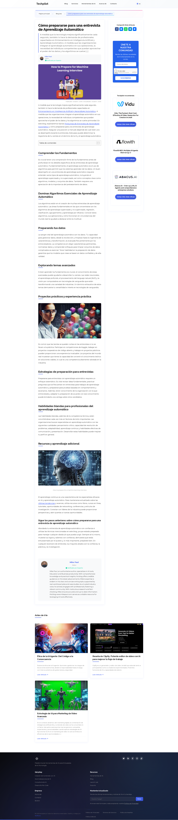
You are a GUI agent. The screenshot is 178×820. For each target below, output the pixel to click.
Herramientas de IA (88, 4)
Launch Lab (94, 782)
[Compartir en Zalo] (134, 29)
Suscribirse (126, 78)
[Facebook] (132, 758)
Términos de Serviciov (109, 812)
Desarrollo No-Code (41, 785)
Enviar (139, 799)
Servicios (74, 4)
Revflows (38, 815)
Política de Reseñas (126, 812)
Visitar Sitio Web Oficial (126, 124)
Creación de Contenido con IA (45, 776)
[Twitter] (123, 758)
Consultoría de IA (40, 782)
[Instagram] (137, 758)
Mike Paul (48, 56)
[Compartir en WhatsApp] (126, 29)
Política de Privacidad (131, 803)
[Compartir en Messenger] (121, 29)
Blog (66, 4)
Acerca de (102, 4)
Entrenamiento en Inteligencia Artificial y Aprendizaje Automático (67, 111)
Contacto (113, 4)
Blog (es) (59, 14)
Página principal (44, 14)
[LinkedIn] (128, 758)
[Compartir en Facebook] (117, 29)
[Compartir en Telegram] (130, 29)
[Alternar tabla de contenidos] (97, 142)
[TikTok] (141, 758)
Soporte (93, 785)
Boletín (37, 801)
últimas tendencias (46, 503)
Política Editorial (91, 816)
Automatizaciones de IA (43, 779)
